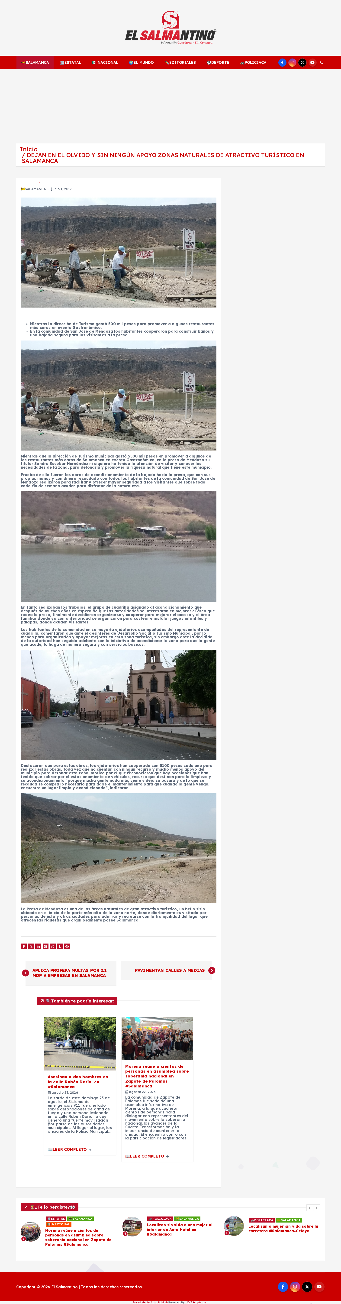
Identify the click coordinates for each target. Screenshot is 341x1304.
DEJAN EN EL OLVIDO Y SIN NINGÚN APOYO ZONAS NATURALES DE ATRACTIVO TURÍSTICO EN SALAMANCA (163, 157)
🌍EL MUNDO (141, 62)
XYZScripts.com (197, 1302)
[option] (69, 1226)
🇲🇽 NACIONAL (105, 62)
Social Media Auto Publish (150, 1302)
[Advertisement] (170, 103)
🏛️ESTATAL (70, 62)
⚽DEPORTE (218, 62)
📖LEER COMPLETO (68, 1149)
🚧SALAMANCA (35, 62)
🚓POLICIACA (253, 62)
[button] (309, 1207)
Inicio (29, 149)
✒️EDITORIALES (180, 62)
